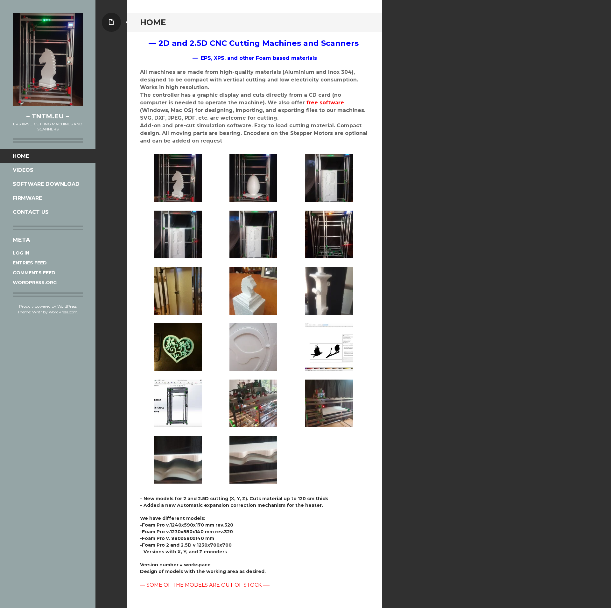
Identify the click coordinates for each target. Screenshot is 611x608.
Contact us (31, 212)
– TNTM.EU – (47, 116)
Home (21, 156)
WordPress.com (63, 312)
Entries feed (30, 263)
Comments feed (34, 273)
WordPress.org (35, 282)
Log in (21, 253)
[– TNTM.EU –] (48, 59)
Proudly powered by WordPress (48, 306)
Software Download (46, 184)
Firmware (27, 198)
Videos (23, 170)
